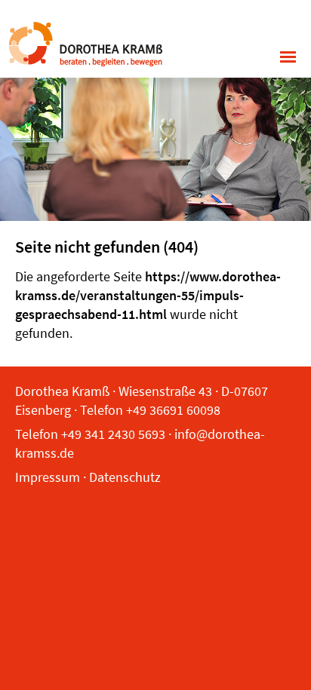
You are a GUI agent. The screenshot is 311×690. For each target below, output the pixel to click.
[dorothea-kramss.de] (85, 42)
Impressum (47, 477)
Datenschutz (125, 477)
